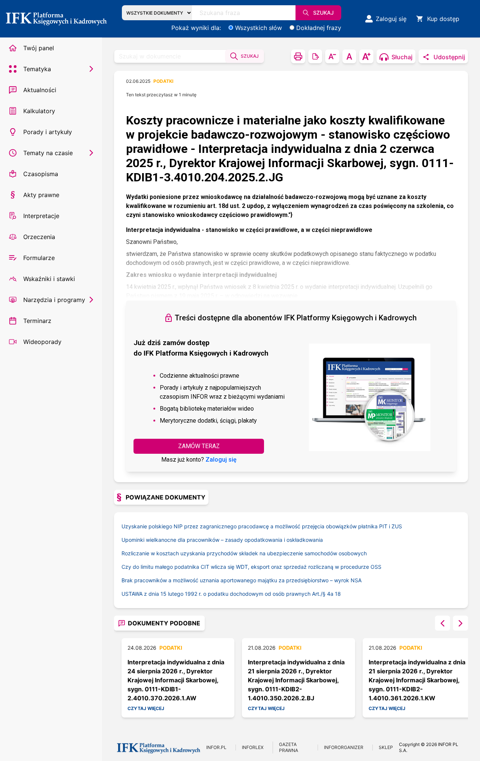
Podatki (163, 81)
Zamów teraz (199, 446)
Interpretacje (41, 216)
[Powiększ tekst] (366, 56)
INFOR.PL (216, 747)
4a (330, 594)
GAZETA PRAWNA (288, 747)
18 (338, 594)
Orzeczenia (39, 237)
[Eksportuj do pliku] (315, 56)
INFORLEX (253, 747)
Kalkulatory (39, 111)
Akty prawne (41, 195)
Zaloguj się (221, 459)
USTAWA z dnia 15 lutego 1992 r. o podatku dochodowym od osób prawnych (224, 594)
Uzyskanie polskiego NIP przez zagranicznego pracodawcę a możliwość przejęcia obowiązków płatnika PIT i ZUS (262, 526)
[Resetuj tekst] (349, 56)
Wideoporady (42, 341)
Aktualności (39, 90)
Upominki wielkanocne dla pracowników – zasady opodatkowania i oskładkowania (222, 540)
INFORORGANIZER (343, 747)
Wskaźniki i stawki (49, 279)
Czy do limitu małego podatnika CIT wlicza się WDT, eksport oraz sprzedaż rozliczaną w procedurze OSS (251, 567)
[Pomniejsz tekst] (332, 56)
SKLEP (386, 747)
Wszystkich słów (258, 27)
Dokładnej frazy (318, 27)
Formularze (39, 258)
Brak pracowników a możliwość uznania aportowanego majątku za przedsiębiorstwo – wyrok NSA (242, 580)
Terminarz (37, 320)
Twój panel (38, 48)
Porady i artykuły (47, 132)
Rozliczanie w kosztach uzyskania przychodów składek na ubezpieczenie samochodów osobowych (244, 553)
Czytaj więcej (146, 708)
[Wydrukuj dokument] (298, 56)
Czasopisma (40, 174)
